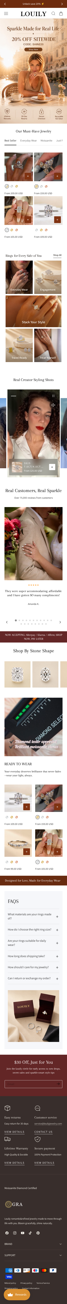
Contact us (43, 1131)
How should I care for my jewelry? (28, 967)
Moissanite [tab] (46, 140)
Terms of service (43, 1283)
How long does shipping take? (26, 956)
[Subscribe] (58, 1084)
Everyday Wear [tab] (28, 140)
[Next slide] (62, 4)
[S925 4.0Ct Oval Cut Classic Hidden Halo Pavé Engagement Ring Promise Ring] (48, 210)
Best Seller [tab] (10, 140)
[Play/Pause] (53, 396)
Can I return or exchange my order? (29, 978)
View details (14, 1131)
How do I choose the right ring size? (29, 929)
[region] (33, 433)
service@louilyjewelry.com (48, 1123)
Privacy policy (26, 1283)
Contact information (30, 1288)
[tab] (16, 620)
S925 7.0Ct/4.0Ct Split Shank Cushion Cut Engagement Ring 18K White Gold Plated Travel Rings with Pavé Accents (35, 464)
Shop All (57, 255)
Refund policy (10, 1283)
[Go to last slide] (5, 4)
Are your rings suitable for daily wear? (27, 943)
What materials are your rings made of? (29, 916)
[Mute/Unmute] (53, 405)
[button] (6, 13)
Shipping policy (11, 1288)
